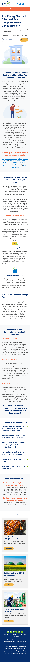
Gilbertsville (12, 160)
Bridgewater (5, 159)
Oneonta (9, 164)
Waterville (19, 165)
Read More (9, 548)
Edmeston (25, 159)
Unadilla (14, 165)
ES (17, 4)
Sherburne (24, 164)
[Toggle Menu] (26, 4)
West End (25, 165)
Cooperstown (13, 159)
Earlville (20, 159)
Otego (14, 164)
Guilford (18, 160)
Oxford (19, 164)
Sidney (4, 165)
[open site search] (23, 4)
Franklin (6, 160)
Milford (21, 162)
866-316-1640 (16, 9)
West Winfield (15, 167)
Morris (25, 162)
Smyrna (9, 165)
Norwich (4, 164)
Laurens (10, 162)
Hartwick (5, 162)
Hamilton (23, 160)
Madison (15, 162)
